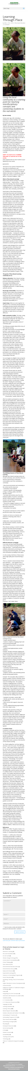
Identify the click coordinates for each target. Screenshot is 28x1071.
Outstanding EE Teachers (9, 1015)
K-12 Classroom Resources (9, 1002)
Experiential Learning (8, 973)
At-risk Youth (6, 955)
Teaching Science (7, 1036)
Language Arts (6, 1004)
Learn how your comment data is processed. (14, 940)
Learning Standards (7, 1006)
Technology (6, 1039)
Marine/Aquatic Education (9, 1010)
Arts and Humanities (8, 953)
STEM (4, 1030)
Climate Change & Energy (9, 958)
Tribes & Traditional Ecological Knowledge (13, 1041)
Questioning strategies (8, 1021)
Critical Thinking (6, 962)
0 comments (7, 24)
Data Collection (6, 964)
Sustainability (6, 1034)
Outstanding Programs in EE (10, 1017)
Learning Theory (7, 1008)
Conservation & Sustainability (10, 960)
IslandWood (6, 998)
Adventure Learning (7, 951)
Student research (7, 1032)
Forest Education (7, 977)
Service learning (7, 1028)
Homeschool (6, 985)
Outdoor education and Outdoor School (12, 1013)
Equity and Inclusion (7, 971)
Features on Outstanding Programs (11, 975)
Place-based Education (20, 23)
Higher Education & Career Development (13, 983)
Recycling (5, 1023)
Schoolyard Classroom (8, 1026)
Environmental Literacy (8, 968)
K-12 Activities (6, 1000)
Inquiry (4, 991)
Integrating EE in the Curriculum (10, 993)
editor (5, 23)
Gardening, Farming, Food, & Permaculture (13, 979)
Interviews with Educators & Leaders (12, 995)
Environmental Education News (10, 966)
